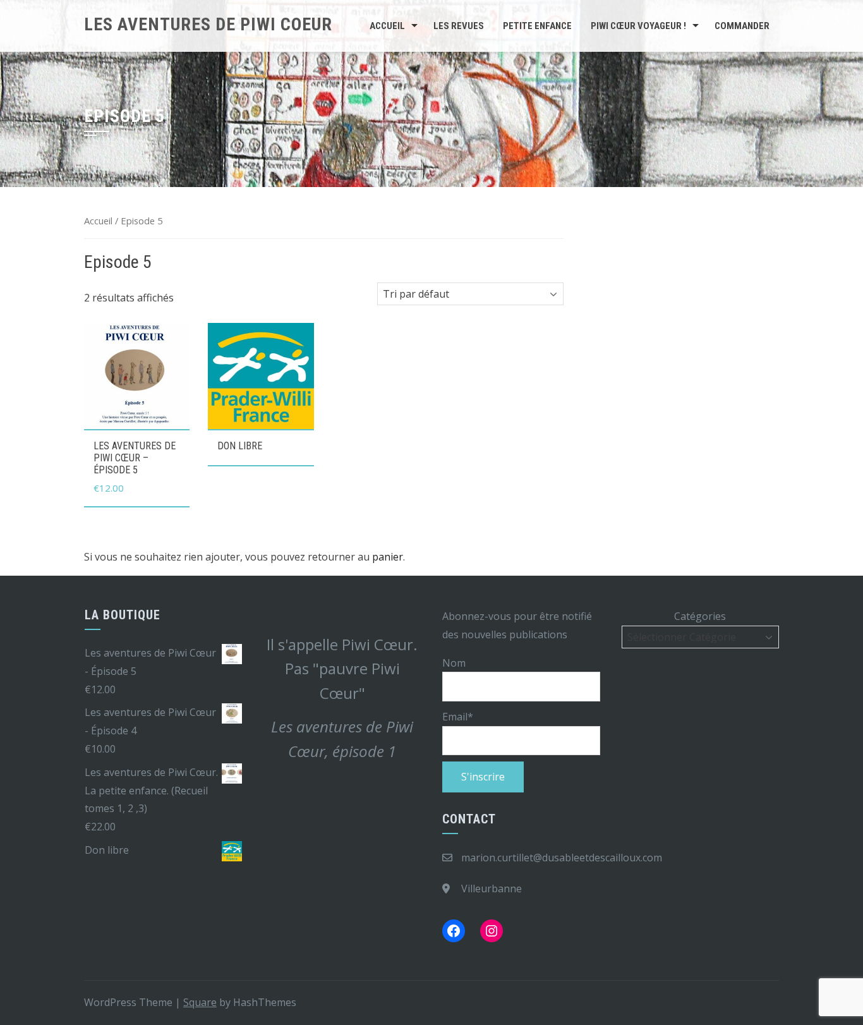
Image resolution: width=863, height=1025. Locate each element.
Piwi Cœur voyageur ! (638, 26)
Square (200, 1002)
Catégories (700, 616)
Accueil (387, 26)
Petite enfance (537, 26)
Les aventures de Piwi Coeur (208, 24)
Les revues (458, 26)
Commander (742, 26)
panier (387, 557)
